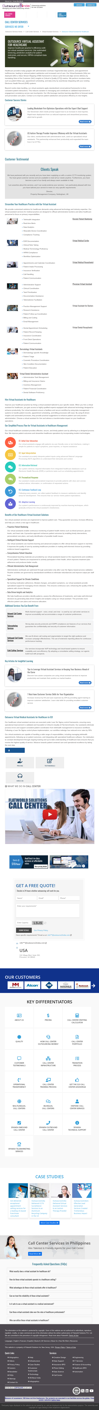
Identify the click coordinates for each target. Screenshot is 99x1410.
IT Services (78, 1361)
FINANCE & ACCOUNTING (30, 15)
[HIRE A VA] (20, 776)
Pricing (48, 1020)
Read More (34, 1253)
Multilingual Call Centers (19, 1107)
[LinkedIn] (86, 1391)
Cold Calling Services (15, 650)
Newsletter (13, 1372)
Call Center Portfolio (77, 1042)
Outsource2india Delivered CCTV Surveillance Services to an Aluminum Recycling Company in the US (39, 1208)
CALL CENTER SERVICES (8, 15)
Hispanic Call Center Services (77, 1107)
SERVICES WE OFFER (14, 26)
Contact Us (13, 1382)
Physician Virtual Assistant (82, 283)
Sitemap (12, 1379)
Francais (23, 1341)
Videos (11, 1361)
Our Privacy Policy (41, 930)
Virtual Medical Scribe (81, 240)
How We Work (18, 1)
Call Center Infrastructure (48, 1064)
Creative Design (60, 1357)
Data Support (59, 1361)
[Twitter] (82, 1393)
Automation (78, 1372)
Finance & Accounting (82, 1364)
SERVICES (79, 5)
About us (19, 1020)
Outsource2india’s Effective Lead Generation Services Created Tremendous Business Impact (81, 1207)
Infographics (34, 1381)
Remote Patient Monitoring (82, 218)
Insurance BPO (59, 1364)
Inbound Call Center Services (14, 615)
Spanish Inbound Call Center (19, 1128)
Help (31, 1357)
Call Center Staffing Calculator (77, 1021)
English (16, 1341)
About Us (8, 1)
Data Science (59, 1372)
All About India (35, 1378)
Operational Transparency (19, 1085)
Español (30, 1341)
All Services (45, 1341)
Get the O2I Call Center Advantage (77, 1085)
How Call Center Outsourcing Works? (48, 1042)
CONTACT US (91, 5)
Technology (34, 1374)
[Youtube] (91, 1391)
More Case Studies (49, 1222)
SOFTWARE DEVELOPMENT (20, 15)
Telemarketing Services (12, 627)
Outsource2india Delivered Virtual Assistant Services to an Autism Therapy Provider (60, 1206)
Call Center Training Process (48, 1085)
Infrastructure (35, 1361)
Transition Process (77, 1064)
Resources (74, 1341)
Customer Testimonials (19, 1064)
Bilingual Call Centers (48, 1107)
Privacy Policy (60, 1347)
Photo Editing (59, 1368)
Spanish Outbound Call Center (48, 1128)
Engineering (78, 1357)
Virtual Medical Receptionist (83, 262)
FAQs (11, 1375)
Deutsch (37, 1341)
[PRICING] (20, 761)
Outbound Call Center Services (15, 639)
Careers (12, 1368)
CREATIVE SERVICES (50, 15)
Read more (84, 122)
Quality (19, 1041)
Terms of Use (73, 1335)
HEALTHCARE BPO (41, 15)
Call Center (58, 1375)
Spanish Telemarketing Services (19, 1150)
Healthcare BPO (80, 1368)
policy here (56, 1400)
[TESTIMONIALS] (50, 761)
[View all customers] (93, 986)
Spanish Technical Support (77, 1128)
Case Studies (49, 1176)
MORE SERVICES (61, 15)
